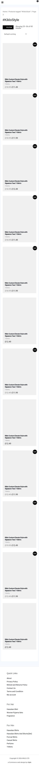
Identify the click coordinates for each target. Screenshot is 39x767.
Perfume (10, 743)
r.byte (29, 762)
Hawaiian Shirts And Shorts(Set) (19, 734)
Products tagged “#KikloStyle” (20, 12)
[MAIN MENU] (2, 2)
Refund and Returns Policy (17, 685)
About (9, 678)
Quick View (19, 75)
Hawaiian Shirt (12, 709)
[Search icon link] (32, 2)
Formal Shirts (12, 737)
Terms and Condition (15, 691)
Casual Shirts (12, 740)
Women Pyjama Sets (15, 713)
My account (11, 695)
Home (5, 12)
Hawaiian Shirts (13, 730)
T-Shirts (10, 747)
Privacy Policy (12, 682)
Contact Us (11, 688)
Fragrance (11, 716)
